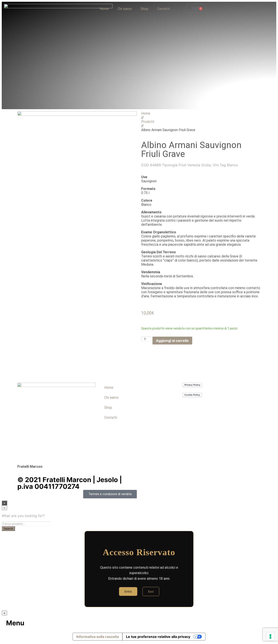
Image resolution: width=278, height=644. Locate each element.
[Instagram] (117, 436)
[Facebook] (105, 436)
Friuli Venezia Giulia (195, 165)
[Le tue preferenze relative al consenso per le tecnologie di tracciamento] (270, 636)
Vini (216, 165)
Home (104, 9)
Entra (128, 591)
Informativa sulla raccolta (97, 636)
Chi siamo (124, 9)
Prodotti (147, 122)
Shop (144, 9)
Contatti (163, 9)
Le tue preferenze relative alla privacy (158, 636)
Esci (151, 591)
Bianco (232, 165)
